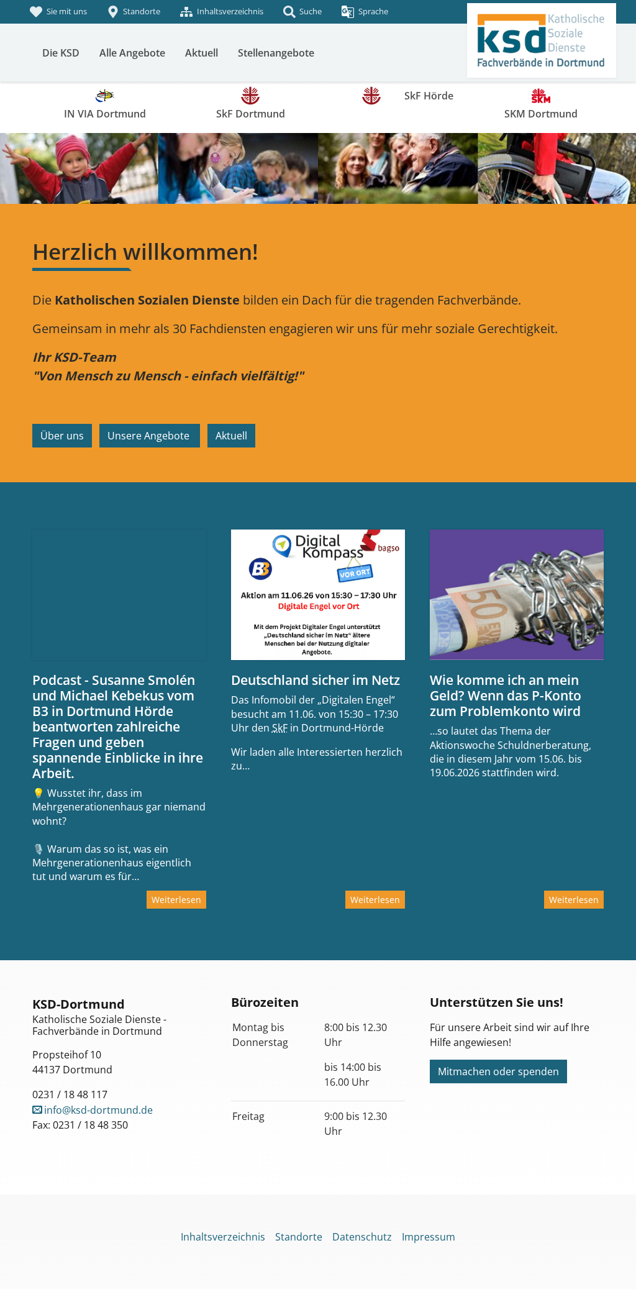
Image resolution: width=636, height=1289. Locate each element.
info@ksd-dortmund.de (98, 1110)
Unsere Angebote (149, 436)
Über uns (62, 436)
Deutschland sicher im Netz (315, 680)
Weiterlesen (176, 900)
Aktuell (231, 436)
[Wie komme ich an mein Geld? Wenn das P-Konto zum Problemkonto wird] (517, 595)
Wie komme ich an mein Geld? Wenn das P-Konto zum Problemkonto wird (505, 695)
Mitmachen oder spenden (498, 1071)
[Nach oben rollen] (609, 1262)
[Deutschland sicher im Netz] (318, 595)
